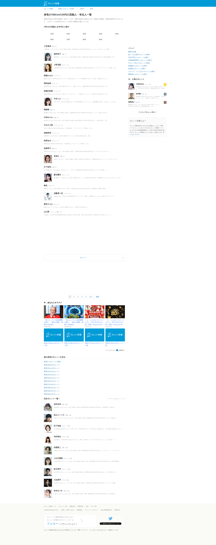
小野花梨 (57, 65)
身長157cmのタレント (52, 384)
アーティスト (57, 125)
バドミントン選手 (54, 212)
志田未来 (57, 404)
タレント (64, 65)
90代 (100, 39)
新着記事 (72, 506)
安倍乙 (56, 156)
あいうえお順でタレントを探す (139, 54)
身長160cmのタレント (52, 394)
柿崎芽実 (47, 133)
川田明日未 (140, 84)
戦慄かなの (48, 75)
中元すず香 (48, 125)
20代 (68, 34)
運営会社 (117, 510)
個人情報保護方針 (106, 510)
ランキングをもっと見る (147, 112)
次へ (91, 297)
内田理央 (57, 437)
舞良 (45, 185)
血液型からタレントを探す (137, 66)
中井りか (57, 99)
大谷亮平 (57, 480)
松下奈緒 (57, 426)
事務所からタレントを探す (137, 74)
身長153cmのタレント (52, 375)
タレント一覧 (63, 506)
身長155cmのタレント (52, 381)
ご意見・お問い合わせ (67, 510)
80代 (84, 39)
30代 (84, 34)
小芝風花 (47, 46)
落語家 (142, 94)
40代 (100, 34)
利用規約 (79, 510)
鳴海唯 (46, 110)
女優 (53, 46)
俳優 (66, 415)
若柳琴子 (47, 148)
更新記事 (80, 506)
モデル (53, 83)
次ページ (83, 257)
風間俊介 (131, 102)
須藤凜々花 (58, 193)
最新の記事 (132, 52)
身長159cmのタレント (52, 391)
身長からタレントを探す (52, 362)
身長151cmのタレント (52, 368)
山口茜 (46, 212)
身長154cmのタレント (52, 378)
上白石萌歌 (58, 458)
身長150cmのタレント (52, 365)
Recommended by (111, 350)
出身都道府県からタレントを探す (140, 60)
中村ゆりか (48, 117)
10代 (52, 34)
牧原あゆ (47, 140)
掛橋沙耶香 (48, 91)
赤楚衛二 (57, 447)
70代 (68, 39)
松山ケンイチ (59, 415)
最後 (97, 297)
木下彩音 (47, 167)
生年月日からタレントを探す (138, 57)
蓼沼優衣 (57, 175)
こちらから (136, 134)
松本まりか (58, 491)
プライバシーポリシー (91, 510)
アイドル (56, 75)
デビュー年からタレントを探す (139, 63)
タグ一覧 (94, 506)
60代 (52, 39)
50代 (116, 34)
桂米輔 (138, 94)
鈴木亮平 (57, 469)
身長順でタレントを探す (137, 69)
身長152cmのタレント (52, 371)
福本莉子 (57, 54)
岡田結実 (47, 83)
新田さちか (48, 204)
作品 (87, 506)
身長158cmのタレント (52, 388)
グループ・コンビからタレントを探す (141, 71)
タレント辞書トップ (50, 506)
